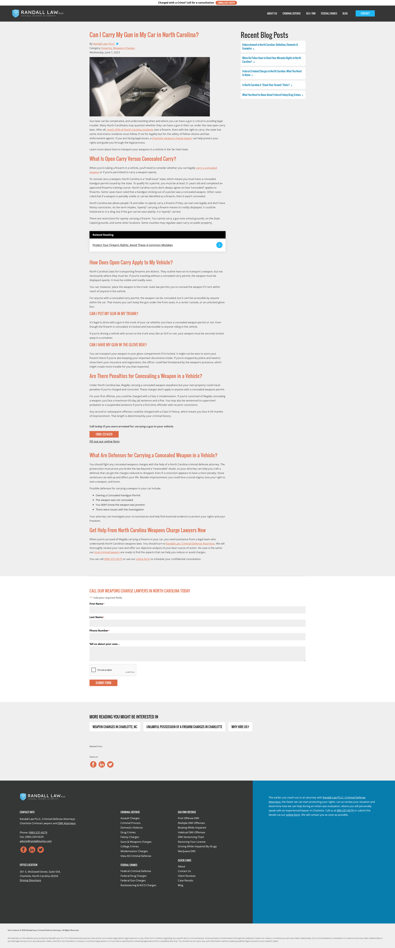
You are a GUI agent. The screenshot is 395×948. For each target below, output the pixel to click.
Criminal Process (131, 823)
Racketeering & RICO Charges (138, 885)
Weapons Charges (124, 48)
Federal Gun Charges (133, 880)
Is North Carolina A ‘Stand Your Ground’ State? (266, 85)
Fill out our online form (104, 441)
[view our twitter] (110, 764)
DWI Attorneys (67, 823)
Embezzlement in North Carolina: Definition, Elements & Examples (270, 46)
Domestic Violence (132, 827)
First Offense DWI (188, 818)
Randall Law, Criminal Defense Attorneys (190, 543)
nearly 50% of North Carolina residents (130, 129)
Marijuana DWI (186, 851)
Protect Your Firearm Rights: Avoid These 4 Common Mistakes (133, 245)
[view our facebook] (93, 764)
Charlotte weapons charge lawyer (172, 138)
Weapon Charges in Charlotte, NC (115, 726)
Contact (365, 13)
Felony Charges (130, 837)
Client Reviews (186, 876)
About (181, 866)
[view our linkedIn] (102, 764)
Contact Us (184, 871)
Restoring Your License (192, 841)
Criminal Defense (292, 13)
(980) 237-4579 (226, 2)
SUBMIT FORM (103, 683)
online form (143, 559)
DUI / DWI (311, 13)
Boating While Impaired (192, 827)
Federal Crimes (329, 13)
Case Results (185, 880)
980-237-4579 (345, 810)
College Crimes (130, 846)
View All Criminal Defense (136, 856)
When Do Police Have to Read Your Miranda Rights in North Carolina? (271, 60)
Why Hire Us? (240, 726)
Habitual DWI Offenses (191, 832)
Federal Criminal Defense (136, 871)
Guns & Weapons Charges (136, 841)
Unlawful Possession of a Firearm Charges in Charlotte (184, 726)
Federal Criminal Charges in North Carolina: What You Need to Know (272, 73)
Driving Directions (30, 880)
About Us (272, 13)
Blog (345, 13)
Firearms (106, 48)
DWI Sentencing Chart (191, 837)
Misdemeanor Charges (134, 851)
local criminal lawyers (107, 552)
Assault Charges (130, 818)
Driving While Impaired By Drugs (197, 846)
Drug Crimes (128, 832)
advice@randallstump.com (36, 841)
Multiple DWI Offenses (191, 823)
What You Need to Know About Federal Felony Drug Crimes (271, 95)
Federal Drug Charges (134, 876)
